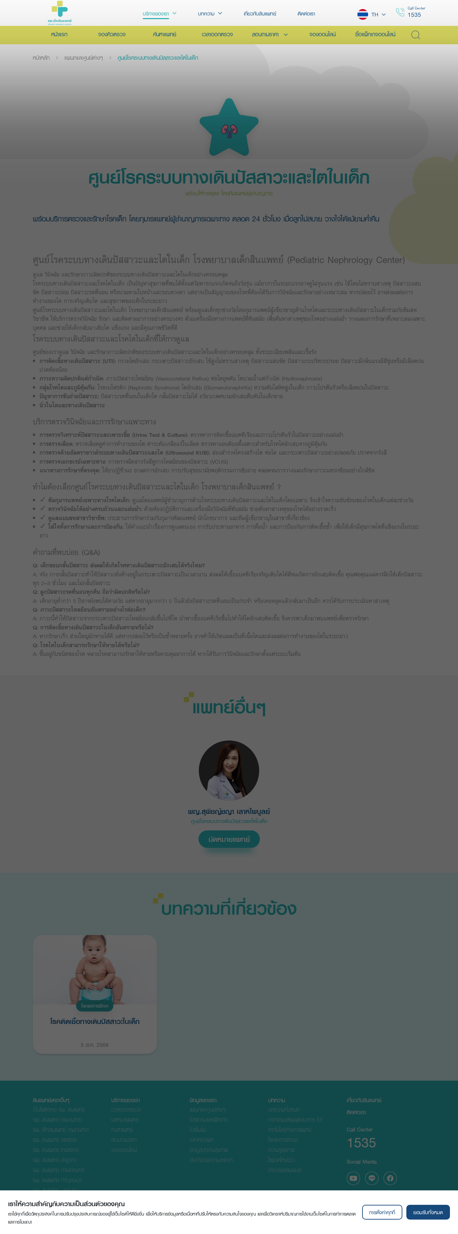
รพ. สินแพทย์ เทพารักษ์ (55, 1149)
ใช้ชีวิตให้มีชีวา (281, 1160)
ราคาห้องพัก (202, 1139)
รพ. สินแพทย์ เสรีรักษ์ (54, 1139)
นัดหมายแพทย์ (229, 839)
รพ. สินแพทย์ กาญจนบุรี (57, 1180)
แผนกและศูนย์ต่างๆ (83, 58)
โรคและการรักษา (94, 1006)
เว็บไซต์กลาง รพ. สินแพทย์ (59, 1109)
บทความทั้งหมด (283, 1109)
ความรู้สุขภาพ (281, 1149)
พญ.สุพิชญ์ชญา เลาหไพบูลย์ (229, 811)
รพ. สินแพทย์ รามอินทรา (57, 1119)
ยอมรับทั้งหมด (428, 1212)
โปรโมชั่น (198, 1129)
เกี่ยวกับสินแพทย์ (364, 1100)
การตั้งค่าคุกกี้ (382, 1212)
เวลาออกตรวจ (126, 1109)
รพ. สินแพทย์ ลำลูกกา (54, 1160)
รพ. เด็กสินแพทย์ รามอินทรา (61, 1129)
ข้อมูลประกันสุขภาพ (209, 1149)
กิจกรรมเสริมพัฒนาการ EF (295, 1119)
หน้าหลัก (41, 58)
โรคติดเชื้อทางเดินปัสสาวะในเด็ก (94, 1021)
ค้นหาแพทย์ (122, 1129)
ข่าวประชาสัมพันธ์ (284, 1170)
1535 (414, 14)
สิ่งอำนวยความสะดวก (211, 1160)
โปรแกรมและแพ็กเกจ (208, 1119)
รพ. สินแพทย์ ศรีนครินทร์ (58, 1170)
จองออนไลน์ (124, 1149)
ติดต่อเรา (356, 1112)
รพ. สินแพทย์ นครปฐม (55, 1190)
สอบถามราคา (123, 1139)
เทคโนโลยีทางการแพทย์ (289, 1129)
